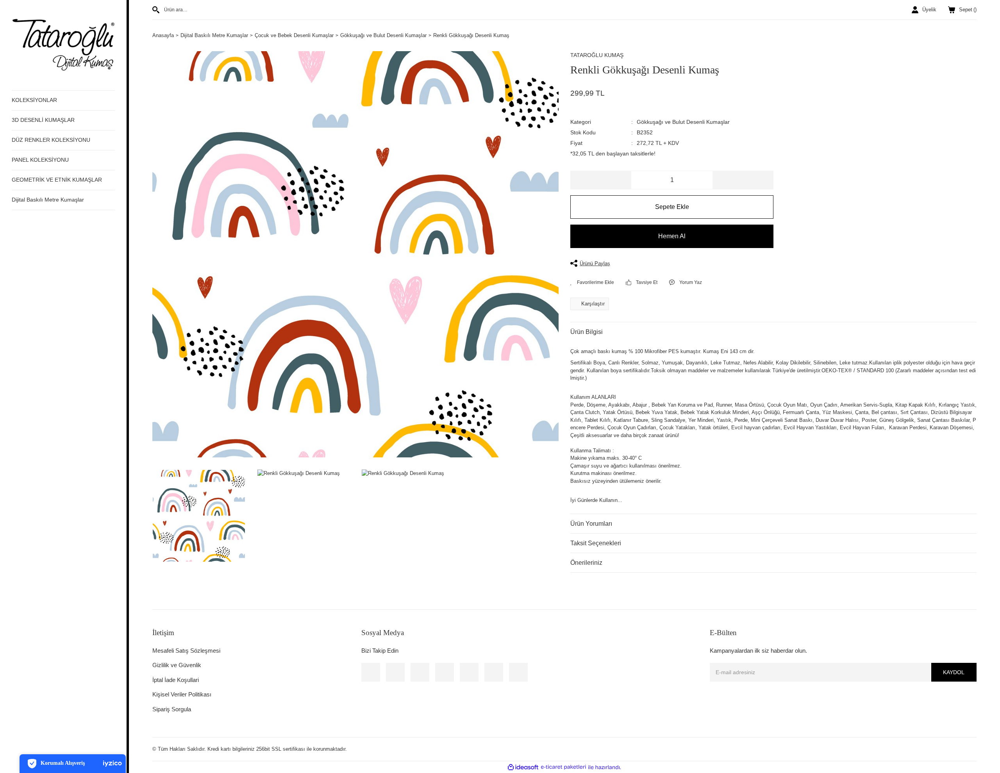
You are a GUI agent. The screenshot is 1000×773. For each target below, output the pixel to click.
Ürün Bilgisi (586, 331)
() (968, 9)
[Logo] (63, 45)
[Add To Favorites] (592, 282)
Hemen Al (672, 236)
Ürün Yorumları (591, 523)
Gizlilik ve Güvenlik (176, 665)
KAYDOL (953, 672)
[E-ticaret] (563, 767)
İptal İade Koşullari (175, 680)
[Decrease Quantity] (601, 180)
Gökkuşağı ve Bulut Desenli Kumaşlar (683, 122)
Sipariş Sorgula (171, 709)
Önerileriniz (586, 562)
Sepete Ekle (672, 207)
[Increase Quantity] (742, 180)
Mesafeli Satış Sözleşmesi (186, 650)
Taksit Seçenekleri (595, 543)
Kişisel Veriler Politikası (181, 694)
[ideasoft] (523, 767)
